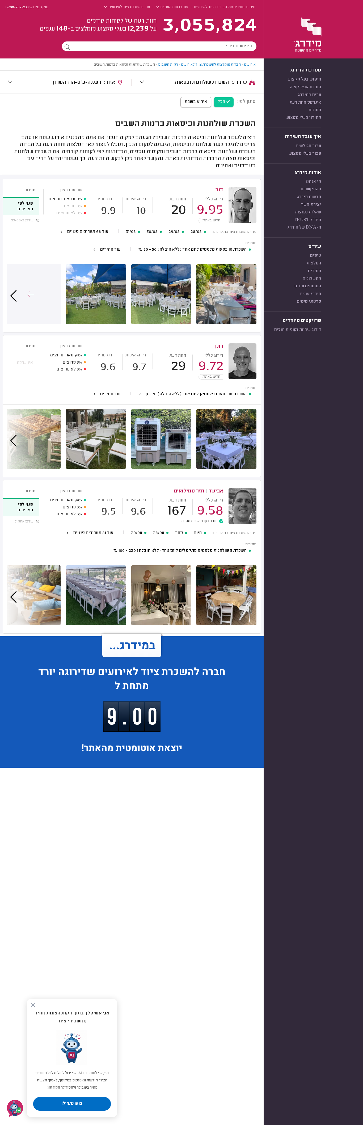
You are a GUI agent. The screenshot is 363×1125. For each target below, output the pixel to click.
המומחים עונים (307, 286)
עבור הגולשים (308, 146)
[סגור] (33, 1005)
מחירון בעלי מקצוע (303, 117)
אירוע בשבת (196, 101)
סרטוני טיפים (309, 301)
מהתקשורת (311, 189)
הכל (222, 101)
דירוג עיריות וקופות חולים (297, 329)
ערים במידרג (309, 94)
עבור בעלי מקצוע (305, 153)
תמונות (315, 110)
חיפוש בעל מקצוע (304, 79)
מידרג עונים (310, 294)
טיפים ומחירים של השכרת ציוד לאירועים (224, 7)
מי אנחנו (313, 181)
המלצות (314, 263)
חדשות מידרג (309, 197)
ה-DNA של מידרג (304, 227)
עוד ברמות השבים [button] (174, 7)
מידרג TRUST (307, 220)
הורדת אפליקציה (305, 87)
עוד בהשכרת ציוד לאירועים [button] (129, 7)
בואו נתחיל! (72, 1103)
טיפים (315, 255)
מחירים (314, 271)
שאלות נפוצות (308, 212)
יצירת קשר (311, 204)
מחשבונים (312, 278)
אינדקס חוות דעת (305, 102)
